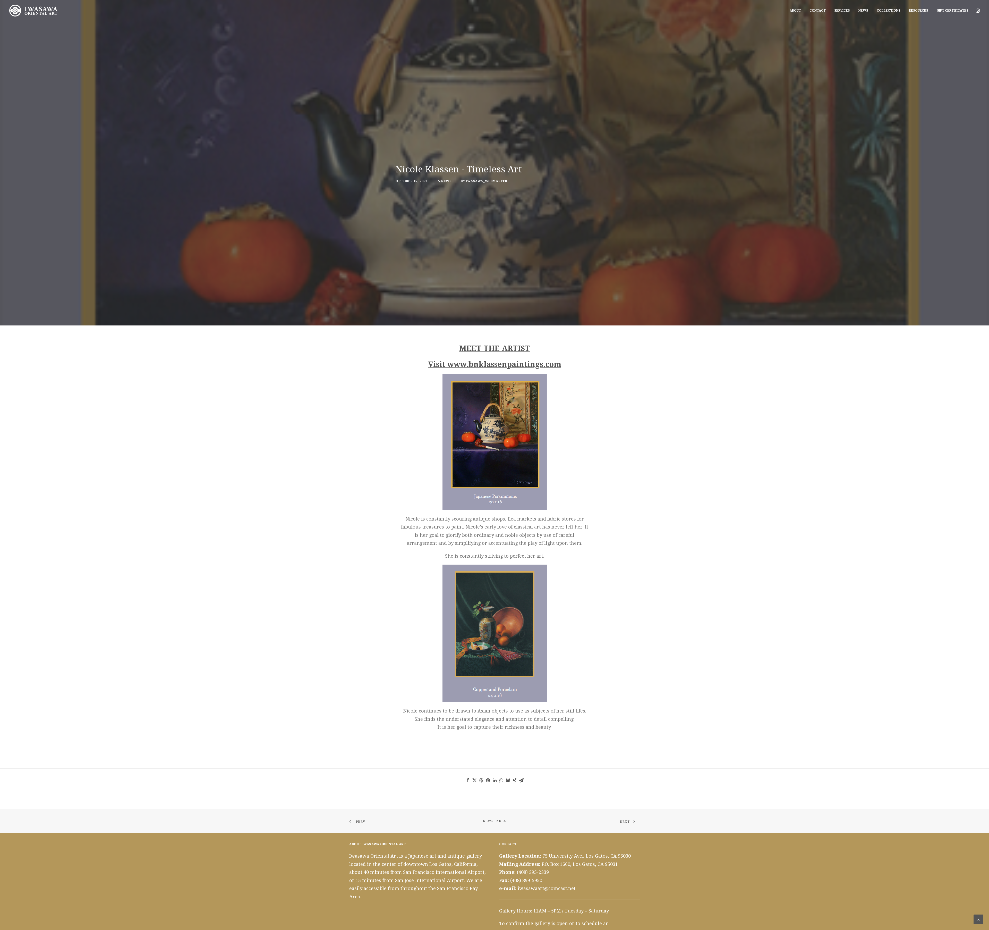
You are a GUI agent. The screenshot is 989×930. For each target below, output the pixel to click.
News (863, 10)
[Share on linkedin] (494, 780)
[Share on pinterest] (488, 780)
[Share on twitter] (474, 780)
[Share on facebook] (468, 780)
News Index (494, 821)
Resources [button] (918, 10)
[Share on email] (521, 780)
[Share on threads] (481, 780)
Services (842, 10)
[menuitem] (795, 10)
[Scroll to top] (978, 919)
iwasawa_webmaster (486, 181)
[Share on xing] (514, 780)
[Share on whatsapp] (501, 780)
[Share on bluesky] (508, 780)
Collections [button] (888, 10)
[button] (977, 10)
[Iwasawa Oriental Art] (33, 10)
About (795, 10)
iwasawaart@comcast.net (547, 888)
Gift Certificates (952, 10)
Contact (817, 10)
